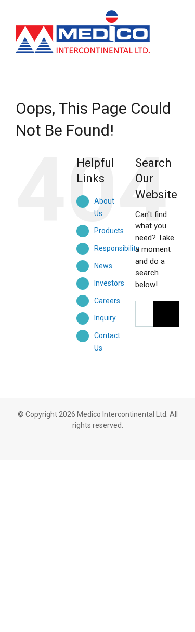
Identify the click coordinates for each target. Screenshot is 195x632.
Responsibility (116, 248)
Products (109, 230)
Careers (107, 301)
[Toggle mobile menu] (175, 22)
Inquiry (105, 318)
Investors (109, 283)
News (103, 266)
